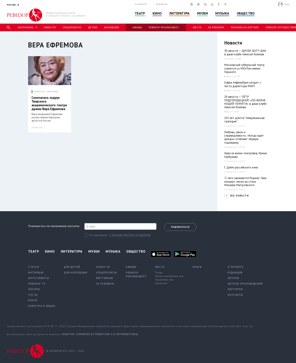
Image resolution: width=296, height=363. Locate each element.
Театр (140, 13)
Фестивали (104, 278)
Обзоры (34, 289)
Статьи (33, 267)
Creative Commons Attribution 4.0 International (100, 334)
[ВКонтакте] (192, 4)
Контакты (235, 294)
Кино (157, 13)
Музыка (222, 13)
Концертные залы (164, 279)
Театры (159, 272)
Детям (92, 27)
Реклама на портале (245, 27)
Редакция (235, 272)
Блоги (32, 300)
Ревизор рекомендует (164, 27)
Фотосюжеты (38, 278)
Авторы (233, 278)
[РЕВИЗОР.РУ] (24, 15)
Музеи (202, 13)
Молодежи (111, 27)
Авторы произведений (245, 283)
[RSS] (205, 4)
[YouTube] (212, 4)
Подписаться (180, 227)
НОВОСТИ (39, 92)
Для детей (72, 267)
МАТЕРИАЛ (52, 92)
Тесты (33, 294)
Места (197, 27)
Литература (179, 13)
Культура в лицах (41, 306)
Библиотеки (161, 283)
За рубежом (216, 27)
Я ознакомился (99, 235)
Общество (246, 13)
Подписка (162, 4)
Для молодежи (75, 272)
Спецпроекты (72, 27)
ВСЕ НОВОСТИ (239, 195)
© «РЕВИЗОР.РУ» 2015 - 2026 (65, 351)
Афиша (137, 27)
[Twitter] (198, 4)
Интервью (36, 272)
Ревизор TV (37, 283)
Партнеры (235, 289)
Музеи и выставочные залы (169, 276)
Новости (50, 27)
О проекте (141, 4)
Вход (287, 4)
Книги (197, 267)
